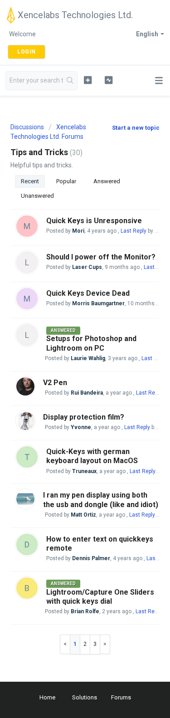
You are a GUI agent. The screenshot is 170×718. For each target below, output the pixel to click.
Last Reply (133, 231)
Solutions (84, 697)
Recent (30, 181)
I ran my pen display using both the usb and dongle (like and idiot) (100, 499)
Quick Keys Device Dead (88, 293)
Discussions (27, 127)
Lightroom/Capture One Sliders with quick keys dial (100, 597)
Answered (106, 181)
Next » (105, 644)
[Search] (70, 81)
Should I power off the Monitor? (100, 257)
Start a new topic (136, 127)
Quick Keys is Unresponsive (94, 220)
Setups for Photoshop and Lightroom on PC (91, 343)
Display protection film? (83, 417)
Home (47, 697)
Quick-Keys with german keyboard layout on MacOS (92, 456)
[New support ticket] (88, 80)
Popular (66, 181)
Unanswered (37, 195)
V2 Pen (55, 382)
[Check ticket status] (109, 80)
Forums (121, 697)
